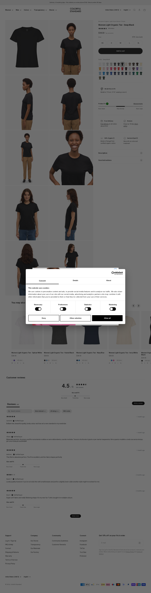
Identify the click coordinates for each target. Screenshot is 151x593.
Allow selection (75, 318)
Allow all (107, 318)
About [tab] (108, 280)
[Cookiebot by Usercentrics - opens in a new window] (113, 273)
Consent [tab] (42, 281)
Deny (44, 318)
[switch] (63, 309)
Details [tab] (75, 280)
